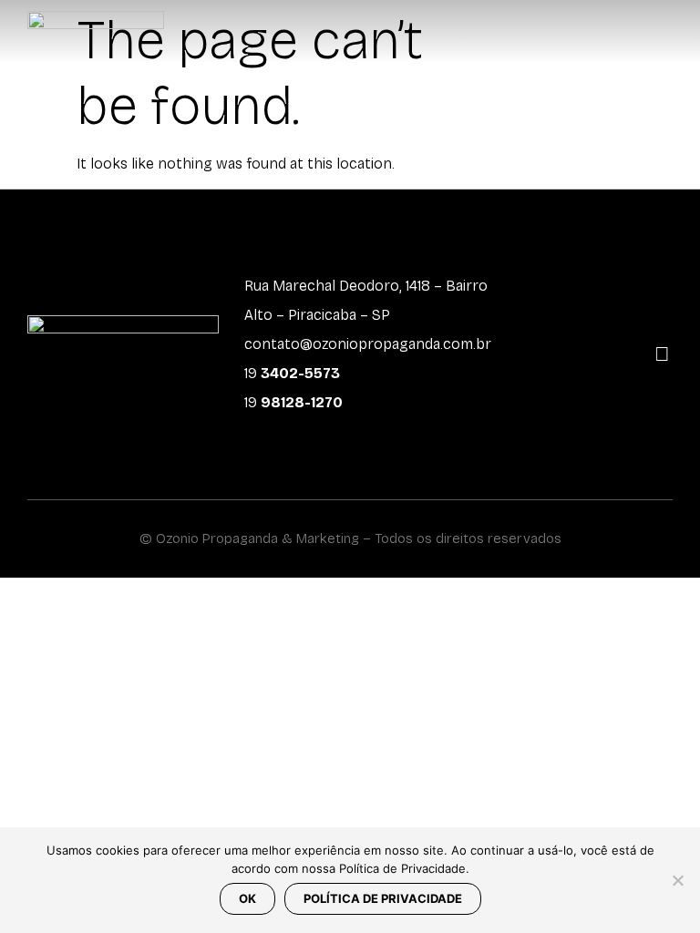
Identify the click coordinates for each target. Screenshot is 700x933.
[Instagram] (595, 334)
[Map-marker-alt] (663, 354)
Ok (247, 898)
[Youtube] (663, 334)
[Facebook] (629, 334)
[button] (669, 32)
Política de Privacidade (383, 898)
